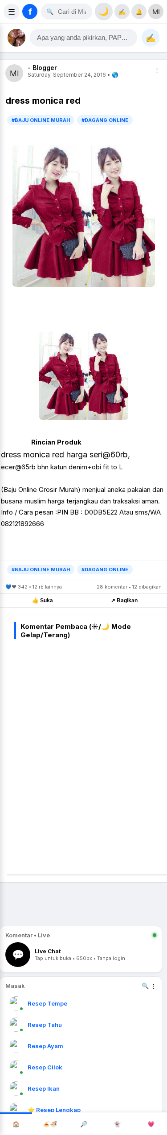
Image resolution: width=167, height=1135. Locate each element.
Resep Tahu (45, 1024)
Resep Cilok (45, 1067)
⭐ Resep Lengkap (54, 1109)
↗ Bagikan (124, 600)
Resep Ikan (44, 1088)
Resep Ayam (45, 1045)
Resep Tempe (47, 1003)
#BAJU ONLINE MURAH (41, 120)
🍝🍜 (50, 1123)
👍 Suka (42, 600)
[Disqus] (90, 755)
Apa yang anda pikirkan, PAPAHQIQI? (87, 37)
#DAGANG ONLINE (104, 120)
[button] (83, 37)
